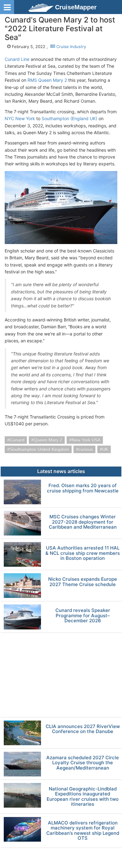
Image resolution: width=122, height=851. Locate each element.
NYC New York (20, 118)
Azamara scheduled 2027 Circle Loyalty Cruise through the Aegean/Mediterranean (82, 763)
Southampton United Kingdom (39, 449)
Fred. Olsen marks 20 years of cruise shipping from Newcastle (83, 488)
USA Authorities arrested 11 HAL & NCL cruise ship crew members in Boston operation (82, 553)
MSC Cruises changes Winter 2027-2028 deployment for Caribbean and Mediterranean (83, 522)
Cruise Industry (70, 46)
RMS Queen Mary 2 (47, 80)
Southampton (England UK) (69, 118)
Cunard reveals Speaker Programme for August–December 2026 (82, 616)
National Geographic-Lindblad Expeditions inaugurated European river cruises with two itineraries (83, 796)
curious (86, 449)
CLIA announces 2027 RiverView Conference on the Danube (83, 729)
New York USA (86, 440)
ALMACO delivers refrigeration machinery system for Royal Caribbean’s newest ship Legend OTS (82, 830)
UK (105, 449)
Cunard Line (17, 59)
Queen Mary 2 (48, 440)
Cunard (17, 440)
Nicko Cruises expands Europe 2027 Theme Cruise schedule (82, 582)
